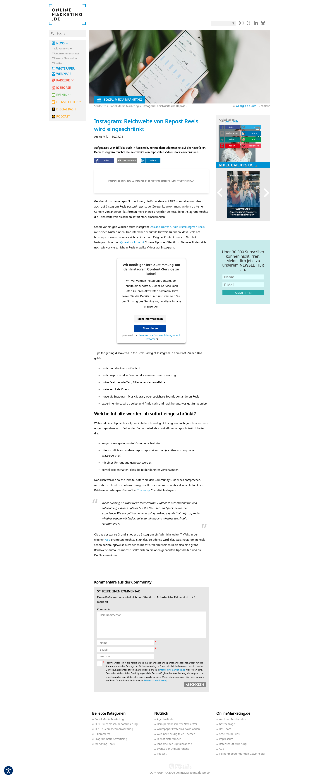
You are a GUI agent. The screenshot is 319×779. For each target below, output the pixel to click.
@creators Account (132, 242)
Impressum (226, 739)
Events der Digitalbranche (173, 748)
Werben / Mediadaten (232, 719)
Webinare (63, 74)
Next (264, 192)
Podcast (162, 753)
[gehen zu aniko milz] (257, 137)
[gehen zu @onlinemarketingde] (248, 24)
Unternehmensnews (66, 53)
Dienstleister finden (169, 739)
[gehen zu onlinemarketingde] (241, 24)
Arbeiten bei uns (229, 734)
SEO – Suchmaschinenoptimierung (116, 724)
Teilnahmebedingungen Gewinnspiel (242, 753)
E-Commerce (102, 734)
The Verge (143, 490)
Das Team (225, 729)
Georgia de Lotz (246, 106)
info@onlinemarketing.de (172, 669)
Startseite (100, 106)
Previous (221, 192)
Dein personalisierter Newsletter (177, 724)
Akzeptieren (150, 328)
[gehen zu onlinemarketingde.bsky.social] (263, 24)
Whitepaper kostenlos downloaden (178, 729)
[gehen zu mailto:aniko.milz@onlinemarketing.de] (257, 129)
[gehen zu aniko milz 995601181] (257, 133)
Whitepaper (65, 68)
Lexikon (59, 63)
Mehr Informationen (150, 318)
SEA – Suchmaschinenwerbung (114, 729)
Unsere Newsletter (65, 58)
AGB (221, 748)
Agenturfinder (166, 719)
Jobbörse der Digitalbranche (174, 744)
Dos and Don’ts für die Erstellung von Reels (177, 227)
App (107, 539)
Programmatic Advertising (111, 739)
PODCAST (63, 116)
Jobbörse (63, 87)
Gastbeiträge (227, 724)
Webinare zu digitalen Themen (176, 734)
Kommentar (104, 609)
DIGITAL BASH (66, 109)
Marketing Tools (105, 744)
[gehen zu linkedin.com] (256, 24)
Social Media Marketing (124, 106)
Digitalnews (61, 48)
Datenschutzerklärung (155, 680)
